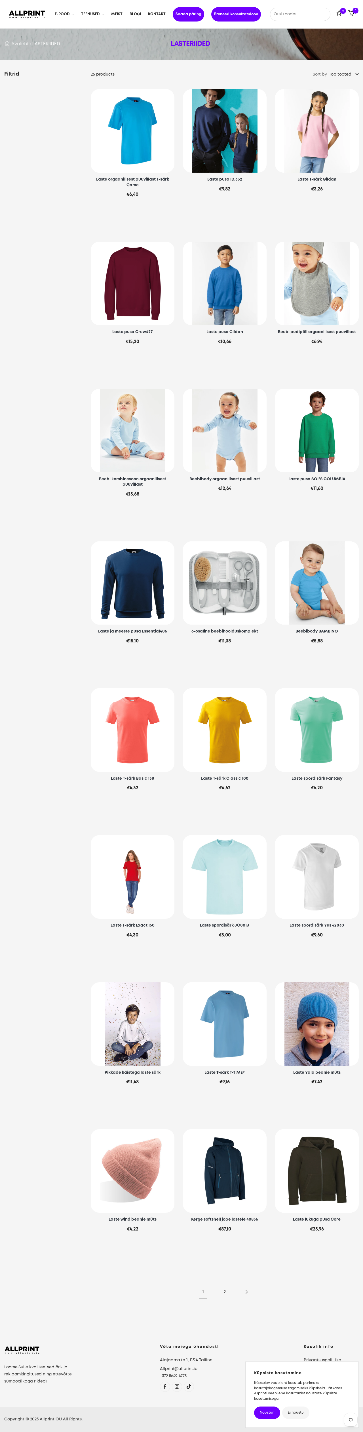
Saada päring (188, 14)
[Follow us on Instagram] (177, 1387)
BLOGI (135, 14)
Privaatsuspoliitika (322, 1360)
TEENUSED (90, 14)
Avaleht (20, 44)
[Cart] (351, 14)
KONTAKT (157, 14)
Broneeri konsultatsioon (236, 14)
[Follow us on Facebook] (165, 1387)
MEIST (117, 14)
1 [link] (203, 1292)
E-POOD (62, 14)
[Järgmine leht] (246, 1292)
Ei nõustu (296, 1412)
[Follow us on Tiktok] (189, 1387)
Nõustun (267, 1412)
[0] (339, 14)
